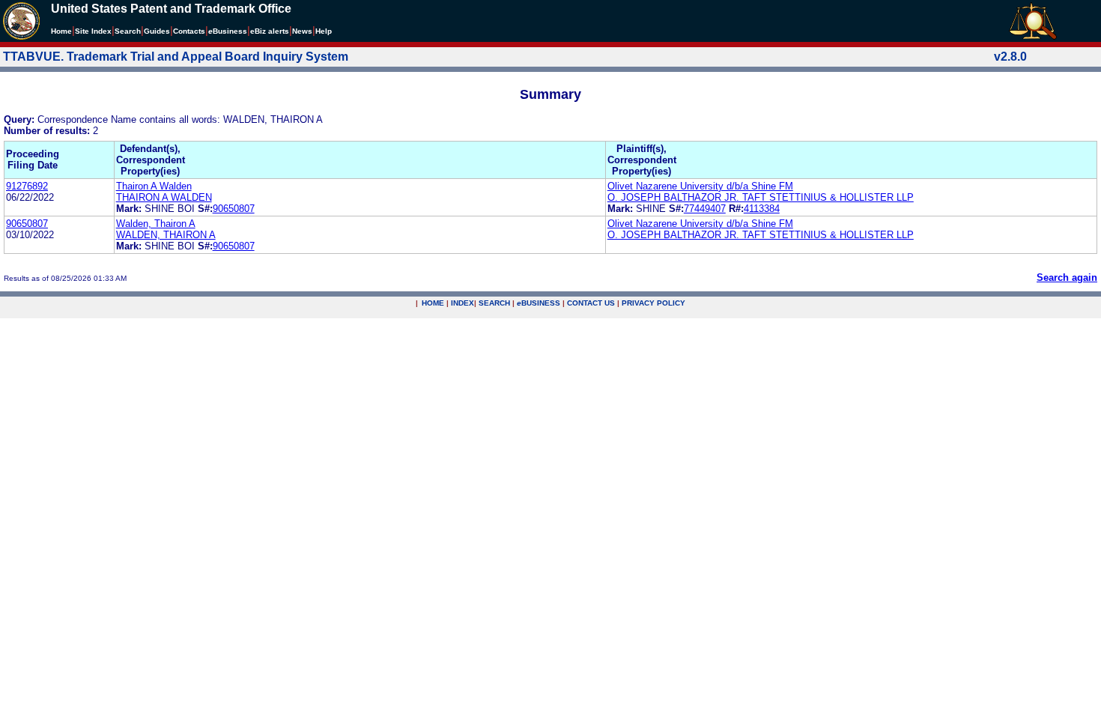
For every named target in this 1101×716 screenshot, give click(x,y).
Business (227, 31)
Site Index (93, 31)
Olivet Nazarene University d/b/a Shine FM (700, 186)
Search (128, 31)
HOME (433, 303)
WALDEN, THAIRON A (166, 234)
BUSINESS (538, 303)
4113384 (762, 208)
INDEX (462, 303)
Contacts (189, 31)
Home (61, 31)
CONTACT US (591, 303)
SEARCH (494, 303)
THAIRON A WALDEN (164, 197)
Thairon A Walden (154, 186)
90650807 (234, 208)
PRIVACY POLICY (653, 303)
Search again (1067, 277)
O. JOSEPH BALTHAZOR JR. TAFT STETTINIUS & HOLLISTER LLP (760, 197)
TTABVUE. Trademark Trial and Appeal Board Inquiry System (175, 56)
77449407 (705, 208)
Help (323, 31)
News (302, 31)
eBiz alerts (269, 31)
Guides (157, 31)
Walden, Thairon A (155, 223)
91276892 (27, 186)
